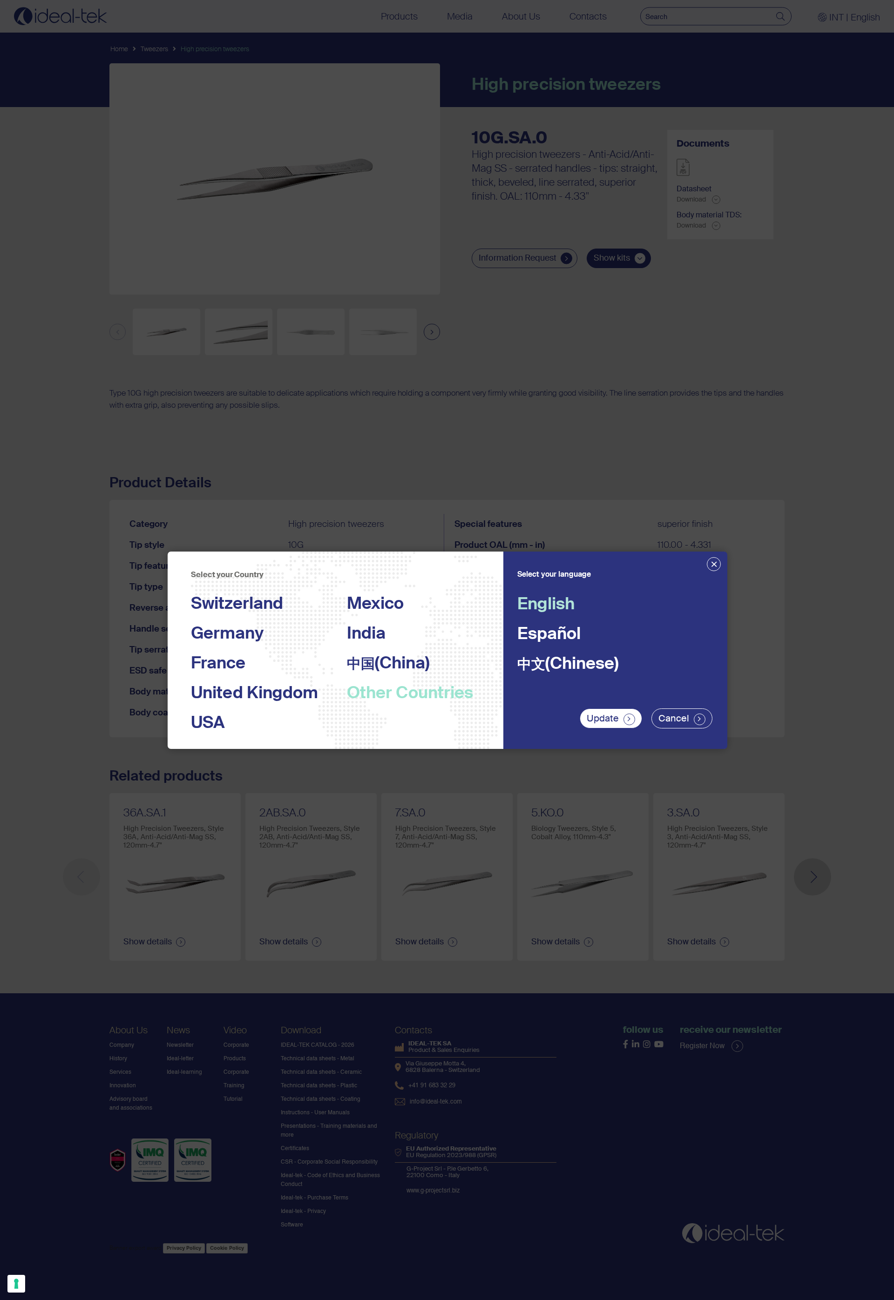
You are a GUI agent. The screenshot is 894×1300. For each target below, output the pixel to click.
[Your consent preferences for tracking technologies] (16, 1284)
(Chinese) (568, 664)
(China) (388, 663)
